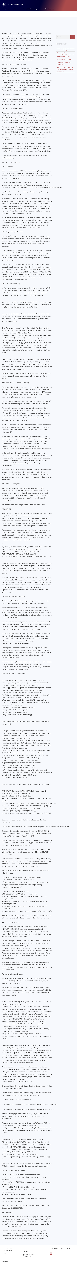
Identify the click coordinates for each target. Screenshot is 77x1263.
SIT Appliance (6, 9)
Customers (26, 1251)
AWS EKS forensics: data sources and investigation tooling (66, 49)
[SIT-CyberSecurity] (12, 6)
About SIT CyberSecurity (30, 9)
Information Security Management (13, 12)
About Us (26, 1248)
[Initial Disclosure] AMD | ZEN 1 (64, 60)
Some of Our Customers (47, 9)
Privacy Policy (5, 1262)
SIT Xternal (16, 9)
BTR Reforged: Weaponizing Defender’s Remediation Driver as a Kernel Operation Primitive (65, 55)
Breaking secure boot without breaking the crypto (64, 63)
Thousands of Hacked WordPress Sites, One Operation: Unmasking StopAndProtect (65, 69)
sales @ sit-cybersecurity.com (62, 1248)
